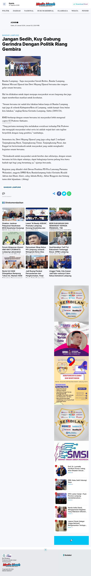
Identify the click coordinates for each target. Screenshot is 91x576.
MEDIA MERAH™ (7, 571)
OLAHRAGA (63, 10)
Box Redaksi (6, 558)
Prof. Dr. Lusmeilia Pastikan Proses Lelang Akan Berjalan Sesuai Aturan (76, 469)
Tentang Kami (6, 562)
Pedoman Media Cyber (9, 560)
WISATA (75, 10)
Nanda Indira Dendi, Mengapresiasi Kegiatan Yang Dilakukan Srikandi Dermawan (77, 510)
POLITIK (5, 10)
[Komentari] (3, 193)
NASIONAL (29, 10)
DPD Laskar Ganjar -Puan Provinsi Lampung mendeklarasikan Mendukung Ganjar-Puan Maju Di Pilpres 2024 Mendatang (77, 496)
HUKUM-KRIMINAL (45, 10)
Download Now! (82, 4)
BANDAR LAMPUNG (10, 35)
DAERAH (17, 10)
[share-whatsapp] (69, 193)
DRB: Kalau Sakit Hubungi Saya (77, 481)
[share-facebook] (59, 193)
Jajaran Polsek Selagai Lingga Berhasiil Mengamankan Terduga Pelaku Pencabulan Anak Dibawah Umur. (77, 523)
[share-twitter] (64, 193)
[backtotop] (45, 550)
